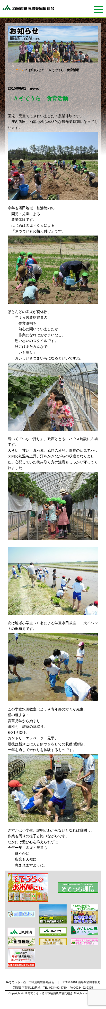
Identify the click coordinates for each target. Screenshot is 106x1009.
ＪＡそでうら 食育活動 (38, 98)
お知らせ (35, 70)
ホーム (20, 70)
